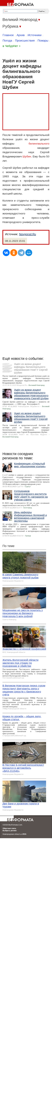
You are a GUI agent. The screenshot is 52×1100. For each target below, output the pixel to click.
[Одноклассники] (13, 252)
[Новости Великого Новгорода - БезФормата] (17, 3)
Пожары (43, 40)
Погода (7, 40)
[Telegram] (21, 252)
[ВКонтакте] (6, 252)
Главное (8, 35)
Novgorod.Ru (27, 234)
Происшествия (25, 40)
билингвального (39, 143)
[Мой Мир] (28, 252)
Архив (21, 35)
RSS (24, 834)
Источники (34, 35)
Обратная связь (9, 828)
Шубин (27, 156)
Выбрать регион (9, 831)
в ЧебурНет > (12, 46)
